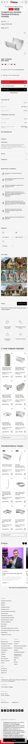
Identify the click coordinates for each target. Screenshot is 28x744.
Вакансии (16, 657)
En (22, 2)
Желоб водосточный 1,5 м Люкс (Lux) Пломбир (7, 465)
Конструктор (4, 668)
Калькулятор (4, 670)
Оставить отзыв (22, 303)
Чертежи (3, 654)
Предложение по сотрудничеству (8, 719)
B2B (15, 659)
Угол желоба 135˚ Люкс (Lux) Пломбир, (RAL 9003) (20, 521)
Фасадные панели (5, 607)
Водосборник (4, 632)
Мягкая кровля (4, 613)
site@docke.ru (15, 702)
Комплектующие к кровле (7, 619)
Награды (16, 650)
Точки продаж (5, 89)
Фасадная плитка (5, 609)
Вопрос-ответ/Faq (5, 660)
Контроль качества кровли (20, 645)
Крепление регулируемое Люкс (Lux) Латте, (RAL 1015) (20, 466)
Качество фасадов (18, 648)
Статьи (2, 662)
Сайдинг (3, 602)
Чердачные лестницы (6, 634)
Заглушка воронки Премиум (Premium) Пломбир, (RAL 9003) (19, 396)
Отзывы (16, 662)
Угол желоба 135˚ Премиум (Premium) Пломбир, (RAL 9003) (19, 423)
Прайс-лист (3, 672)
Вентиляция (4, 624)
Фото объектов (4, 658)
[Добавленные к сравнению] (4, 2)
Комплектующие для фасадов (8, 611)
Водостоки (3, 626)
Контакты (16, 643)
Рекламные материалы (6, 648)
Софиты (3, 605)
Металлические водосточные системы (10, 630)
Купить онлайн (5, 82)
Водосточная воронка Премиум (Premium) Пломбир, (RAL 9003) (6, 396)
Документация (4, 641)
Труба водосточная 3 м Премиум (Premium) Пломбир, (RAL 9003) (7, 368)
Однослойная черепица (6, 615)
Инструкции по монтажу (6, 643)
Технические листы (5, 645)
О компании (17, 641)
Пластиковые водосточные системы (9, 628)
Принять (14, 740)
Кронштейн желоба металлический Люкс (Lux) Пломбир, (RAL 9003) (6, 493)
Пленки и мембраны (6, 621)
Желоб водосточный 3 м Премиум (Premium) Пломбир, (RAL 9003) (20, 368)
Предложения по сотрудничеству (18, 655)
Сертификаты (4, 650)
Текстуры (3, 656)
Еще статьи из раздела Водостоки (18, 587)
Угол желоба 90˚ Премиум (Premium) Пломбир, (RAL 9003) (6, 423)
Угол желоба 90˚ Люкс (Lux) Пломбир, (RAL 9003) (6, 521)
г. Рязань (11, 686)
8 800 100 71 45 (4, 702)
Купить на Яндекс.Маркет (8, 85)
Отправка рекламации (19, 652)
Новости (16, 664)
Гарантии (3, 652)
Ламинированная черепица (7, 617)
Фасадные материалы (6, 600)
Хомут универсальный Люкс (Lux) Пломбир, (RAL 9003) (20, 493)
